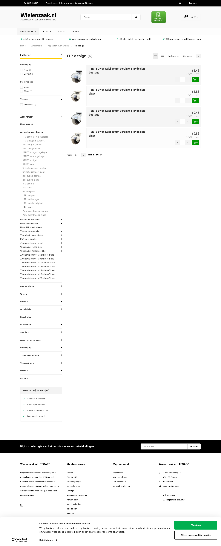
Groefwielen (26, 309)
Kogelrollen (25, 317)
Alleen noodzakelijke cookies (196, 535)
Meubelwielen (27, 286)
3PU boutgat (28, 184)
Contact (76, 31)
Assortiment (27, 31)
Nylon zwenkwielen (29, 223)
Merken (24, 371)
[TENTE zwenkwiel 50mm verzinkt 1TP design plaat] (76, 138)
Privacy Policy (72, 500)
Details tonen (46, 540)
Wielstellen (25, 325)
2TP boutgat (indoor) (32, 144)
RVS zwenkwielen (28, 239)
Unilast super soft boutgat (35, 168)
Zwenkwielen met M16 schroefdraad (37, 274)
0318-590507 (32, 3)
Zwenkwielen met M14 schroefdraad (37, 270)
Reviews (62, 31)
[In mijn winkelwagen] (195, 79)
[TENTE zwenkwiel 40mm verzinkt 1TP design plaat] (76, 96)
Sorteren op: (174, 56)
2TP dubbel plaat (31, 180)
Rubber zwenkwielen (30, 219)
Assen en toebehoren (30, 340)
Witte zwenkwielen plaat (34, 215)
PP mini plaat (29, 191)
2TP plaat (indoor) (31, 148)
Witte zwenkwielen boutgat (35, 211)
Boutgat (29, 74)
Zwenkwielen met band (31, 243)
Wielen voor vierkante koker (33, 251)
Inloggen (193, 3)
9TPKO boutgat (30, 160)
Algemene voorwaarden (77, 495)
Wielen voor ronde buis (31, 247)
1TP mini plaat (29, 195)
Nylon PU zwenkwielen (31, 227)
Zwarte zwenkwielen (30, 231)
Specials (24, 332)
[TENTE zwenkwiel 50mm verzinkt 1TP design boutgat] (76, 117)
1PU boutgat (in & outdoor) (35, 137)
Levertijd (70, 491)
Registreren (118, 473)
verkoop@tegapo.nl (172, 486)
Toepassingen (27, 363)
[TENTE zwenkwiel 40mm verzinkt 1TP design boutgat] (76, 75)
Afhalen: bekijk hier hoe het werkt (135, 39)
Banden (24, 302)
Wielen (23, 294)
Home (23, 46)
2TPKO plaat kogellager (34, 156)
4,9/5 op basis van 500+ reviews (38, 39)
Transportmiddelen (29, 355)
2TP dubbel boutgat (32, 176)
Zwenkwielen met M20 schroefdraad (37, 278)
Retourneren (72, 509)
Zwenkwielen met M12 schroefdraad (37, 266)
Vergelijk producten (121, 486)
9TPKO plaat (28, 164)
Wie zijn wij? (72, 477)
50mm (28, 91)
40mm (28, 87)
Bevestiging (26, 348)
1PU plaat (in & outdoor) (34, 141)
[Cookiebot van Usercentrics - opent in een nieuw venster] (19, 540)
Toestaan (196, 525)
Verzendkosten (73, 486)
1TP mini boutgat (31, 199)
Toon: (69, 155)
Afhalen (47, 31)
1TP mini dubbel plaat (33, 203)
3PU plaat (27, 187)
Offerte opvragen (74, 482)
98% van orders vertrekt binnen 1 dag (183, 39)
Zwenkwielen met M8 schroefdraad (37, 259)
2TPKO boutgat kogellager (35, 152)
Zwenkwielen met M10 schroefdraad (37, 262)
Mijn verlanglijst (119, 482)
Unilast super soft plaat (34, 172)
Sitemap (70, 513)
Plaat (27, 70)
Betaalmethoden (74, 504)
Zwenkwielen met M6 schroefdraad (37, 255)
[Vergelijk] (180, 3)
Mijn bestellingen (120, 477)
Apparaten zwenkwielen (58, 46)
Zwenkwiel (30, 104)
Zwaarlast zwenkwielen (31, 235)
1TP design (79, 46)
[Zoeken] (136, 17)
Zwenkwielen (36, 46)
